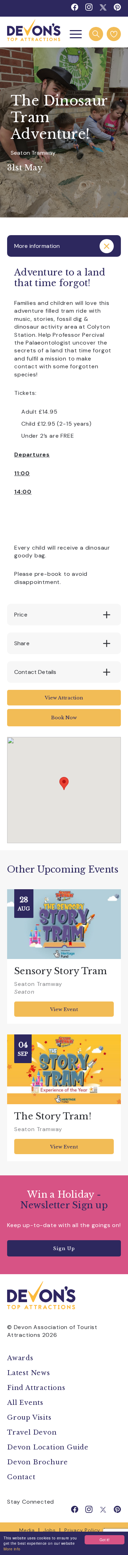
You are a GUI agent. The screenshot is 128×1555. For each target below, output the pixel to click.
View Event (64, 1009)
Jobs (49, 1530)
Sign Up (64, 1248)
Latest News (28, 1373)
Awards (20, 1358)
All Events (25, 1403)
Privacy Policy (82, 1530)
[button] (64, 783)
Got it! (105, 1539)
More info (12, 1548)
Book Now (64, 718)
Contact (21, 1477)
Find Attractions (36, 1388)
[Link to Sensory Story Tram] (64, 924)
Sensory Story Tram (60, 971)
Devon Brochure (37, 1462)
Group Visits (30, 1417)
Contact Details (35, 672)
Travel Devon (32, 1432)
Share (22, 643)
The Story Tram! (52, 1116)
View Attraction (64, 698)
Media (27, 1530)
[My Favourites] (114, 34)
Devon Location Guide (48, 1447)
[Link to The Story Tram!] (64, 1069)
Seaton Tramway (33, 153)
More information (37, 246)
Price (20, 614)
